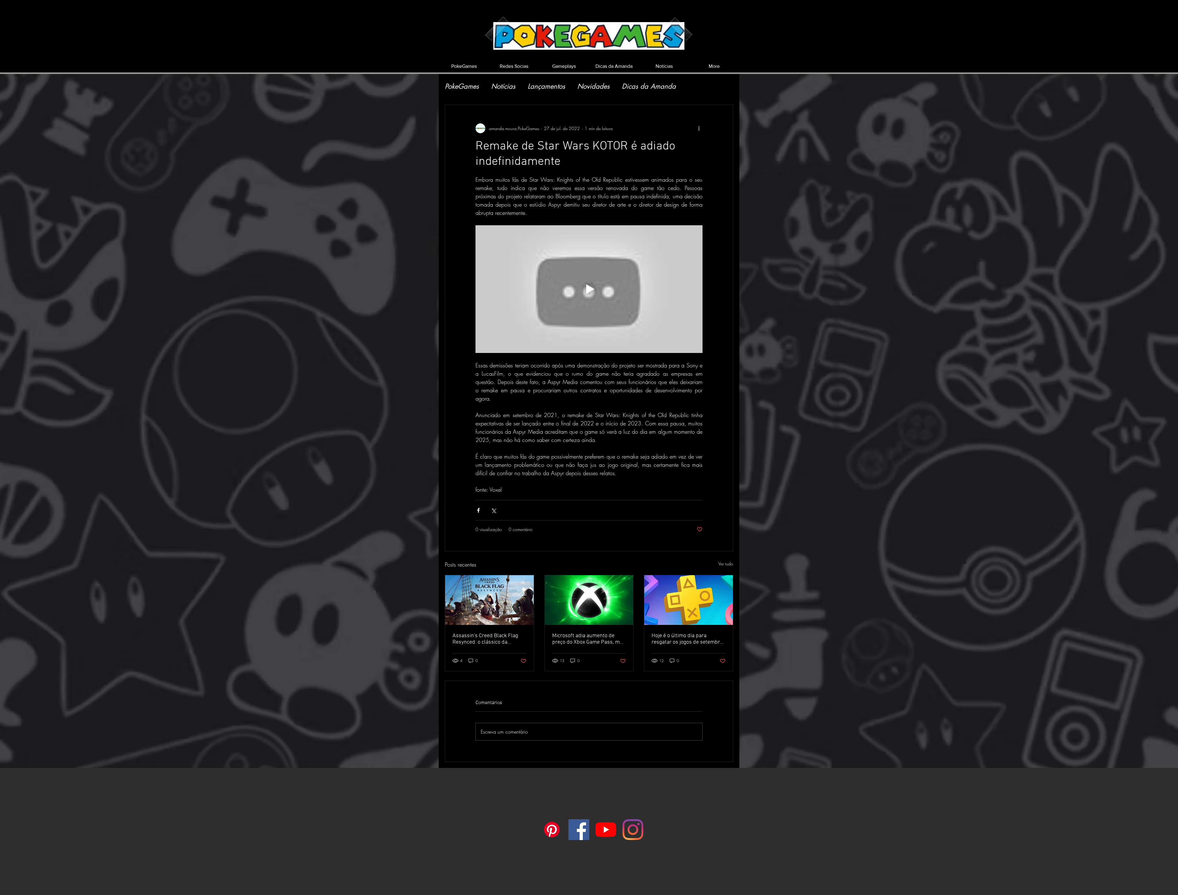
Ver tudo (725, 564)
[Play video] (589, 289)
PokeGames (462, 86)
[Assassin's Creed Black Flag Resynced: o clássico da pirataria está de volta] (489, 600)
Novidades (593, 86)
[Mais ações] (699, 128)
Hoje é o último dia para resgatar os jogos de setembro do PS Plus (687, 639)
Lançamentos (546, 86)
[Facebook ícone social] (578, 829)
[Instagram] (632, 829)
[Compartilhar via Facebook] (478, 510)
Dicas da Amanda (649, 86)
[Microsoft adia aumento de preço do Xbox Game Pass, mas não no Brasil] (589, 600)
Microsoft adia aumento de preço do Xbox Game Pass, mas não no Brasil (588, 639)
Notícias (503, 86)
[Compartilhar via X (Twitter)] (493, 510)
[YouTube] (605, 829)
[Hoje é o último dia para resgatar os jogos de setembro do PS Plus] (688, 600)
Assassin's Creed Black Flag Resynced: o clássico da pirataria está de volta (485, 639)
